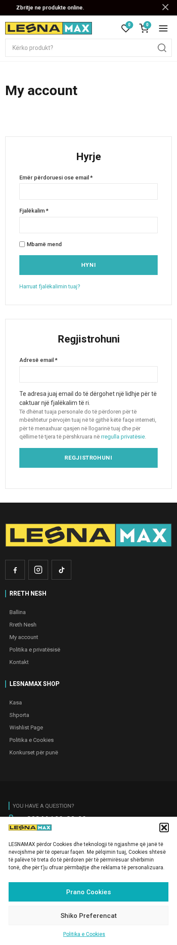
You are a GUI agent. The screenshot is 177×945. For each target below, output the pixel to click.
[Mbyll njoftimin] (165, 7)
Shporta (19, 715)
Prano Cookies (88, 892)
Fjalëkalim (53, 211)
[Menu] (163, 28)
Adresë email (57, 360)
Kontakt (19, 662)
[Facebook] (15, 570)
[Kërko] (162, 47)
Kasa (15, 702)
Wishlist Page (26, 727)
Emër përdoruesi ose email (75, 178)
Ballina (17, 612)
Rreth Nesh (23, 624)
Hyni (88, 265)
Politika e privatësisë (34, 649)
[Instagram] (38, 570)
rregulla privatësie (123, 436)
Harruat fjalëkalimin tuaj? (49, 286)
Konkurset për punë (33, 752)
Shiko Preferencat (89, 916)
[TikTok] (61, 570)
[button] (164, 827)
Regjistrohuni (88, 457)
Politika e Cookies (84, 934)
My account (23, 637)
